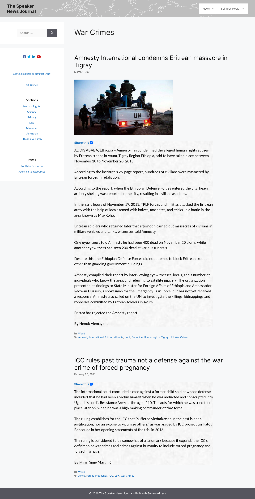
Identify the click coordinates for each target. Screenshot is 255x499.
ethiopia (118, 337)
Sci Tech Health (230, 8)
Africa (81, 475)
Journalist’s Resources (32, 171)
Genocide (137, 337)
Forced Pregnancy (96, 475)
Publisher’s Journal (31, 166)
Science (32, 112)
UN (172, 337)
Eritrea (108, 337)
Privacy (31, 117)
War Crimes (182, 337)
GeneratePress (156, 493)
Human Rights (31, 106)
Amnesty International (91, 337)
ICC (111, 475)
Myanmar (32, 128)
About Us (32, 84)
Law (117, 475)
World (81, 333)
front (127, 337)
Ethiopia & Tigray (32, 139)
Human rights (152, 337)
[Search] (52, 33)
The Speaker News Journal (21, 8)
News (206, 8)
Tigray (164, 337)
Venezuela (32, 133)
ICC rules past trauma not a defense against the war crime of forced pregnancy (148, 364)
